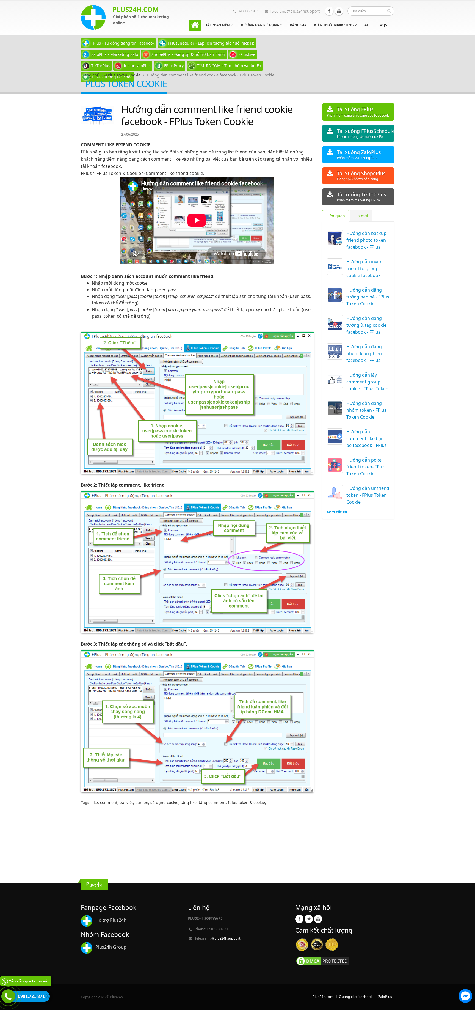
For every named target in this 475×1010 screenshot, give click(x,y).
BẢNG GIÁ (298, 25)
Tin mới (361, 215)
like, (96, 802)
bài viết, (127, 802)
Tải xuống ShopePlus (361, 175)
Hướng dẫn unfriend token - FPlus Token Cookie (367, 495)
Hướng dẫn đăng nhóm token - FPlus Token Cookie (366, 410)
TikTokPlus (100, 65)
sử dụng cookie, (165, 802)
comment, (110, 802)
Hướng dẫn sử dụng (260, 25)
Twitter (309, 919)
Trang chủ (90, 75)
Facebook (329, 11)
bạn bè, (142, 802)
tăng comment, (213, 802)
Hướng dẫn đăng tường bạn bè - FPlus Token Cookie (367, 297)
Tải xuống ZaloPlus (359, 154)
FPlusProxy (174, 65)
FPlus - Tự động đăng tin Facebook (122, 43)
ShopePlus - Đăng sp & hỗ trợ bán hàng (188, 54)
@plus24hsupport (303, 11)
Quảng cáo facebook (356, 996)
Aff (367, 25)
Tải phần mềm (218, 25)
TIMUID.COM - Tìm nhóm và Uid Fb (229, 65)
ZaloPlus (385, 996)
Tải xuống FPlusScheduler (365, 133)
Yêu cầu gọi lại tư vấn (29, 981)
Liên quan (336, 215)
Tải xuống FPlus (358, 112)
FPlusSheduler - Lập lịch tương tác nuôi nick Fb (211, 43)
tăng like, (190, 802)
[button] (465, 996)
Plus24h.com (323, 996)
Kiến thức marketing (334, 25)
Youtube (339, 11)
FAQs (382, 25)
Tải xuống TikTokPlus (361, 196)
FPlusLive (246, 54)
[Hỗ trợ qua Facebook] (465, 996)
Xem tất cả (337, 511)
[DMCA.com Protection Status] (322, 960)
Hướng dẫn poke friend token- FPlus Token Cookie (366, 467)
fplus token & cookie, (247, 802)
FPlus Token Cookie (123, 75)
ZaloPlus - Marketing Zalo (114, 54)
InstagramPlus (137, 65)
